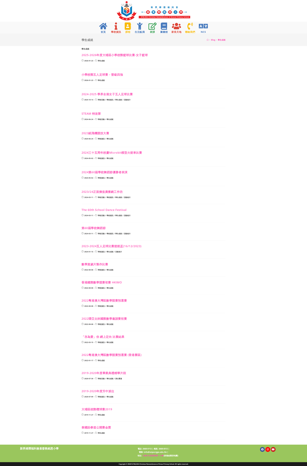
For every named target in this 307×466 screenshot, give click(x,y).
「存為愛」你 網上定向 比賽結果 (103, 337)
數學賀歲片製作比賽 (95, 264)
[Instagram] (267, 449)
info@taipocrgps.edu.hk (155, 452)
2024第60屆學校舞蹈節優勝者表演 (104, 172)
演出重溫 (118, 378)
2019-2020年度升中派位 (98, 391)
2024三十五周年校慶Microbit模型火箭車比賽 (112, 152)
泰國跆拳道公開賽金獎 (96, 427)
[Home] (208, 40)
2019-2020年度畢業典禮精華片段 (104, 373)
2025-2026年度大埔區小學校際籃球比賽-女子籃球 (115, 55)
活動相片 (127, 100)
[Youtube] (273, 449)
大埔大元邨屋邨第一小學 (153, 455)
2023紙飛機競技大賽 (95, 133)
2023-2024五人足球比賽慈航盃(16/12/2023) (112, 246)
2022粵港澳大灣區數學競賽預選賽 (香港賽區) (112, 355)
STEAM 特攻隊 (91, 113)
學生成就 (221, 40)
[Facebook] (262, 449)
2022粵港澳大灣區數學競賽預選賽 (104, 300)
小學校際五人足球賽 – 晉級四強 (102, 74)
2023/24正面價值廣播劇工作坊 (102, 192)
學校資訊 (110, 100)
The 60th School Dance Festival (104, 210)
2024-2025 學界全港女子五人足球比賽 (107, 94)
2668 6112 (147, 448)
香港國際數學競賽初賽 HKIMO (102, 282)
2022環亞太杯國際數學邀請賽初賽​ (104, 319)
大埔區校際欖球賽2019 (97, 409)
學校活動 (101, 100)
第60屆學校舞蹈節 (94, 228)
